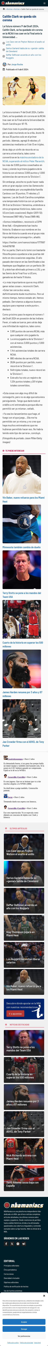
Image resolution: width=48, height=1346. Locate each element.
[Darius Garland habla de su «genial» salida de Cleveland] (24, 874)
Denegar (24, 1329)
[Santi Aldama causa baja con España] (24, 1178)
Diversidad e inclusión (11, 1278)
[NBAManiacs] (13, 3)
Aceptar (24, 1322)
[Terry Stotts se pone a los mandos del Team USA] (24, 1043)
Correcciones (9, 1274)
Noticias (9, 9)
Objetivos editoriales (11, 1282)
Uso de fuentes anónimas (13, 1291)
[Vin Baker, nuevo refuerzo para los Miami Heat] (24, 982)
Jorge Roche (17, 64)
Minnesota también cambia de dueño (22, 547)
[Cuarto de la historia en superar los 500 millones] (24, 1070)
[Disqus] (24, 787)
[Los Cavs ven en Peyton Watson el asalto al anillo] (24, 847)
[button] (44, 1295)
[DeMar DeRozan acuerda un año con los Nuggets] (24, 901)
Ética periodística (10, 1270)
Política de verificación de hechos (16, 1286)
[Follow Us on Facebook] (6, 1243)
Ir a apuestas (15, 1013)
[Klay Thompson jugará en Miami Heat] (24, 928)
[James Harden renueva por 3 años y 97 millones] (24, 1097)
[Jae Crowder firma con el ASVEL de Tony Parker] (24, 1124)
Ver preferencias (24, 1336)
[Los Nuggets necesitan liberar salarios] (24, 955)
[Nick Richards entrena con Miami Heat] (24, 1151)
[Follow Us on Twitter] (12, 1243)
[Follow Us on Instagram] (18, 1243)
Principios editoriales (11, 1265)
